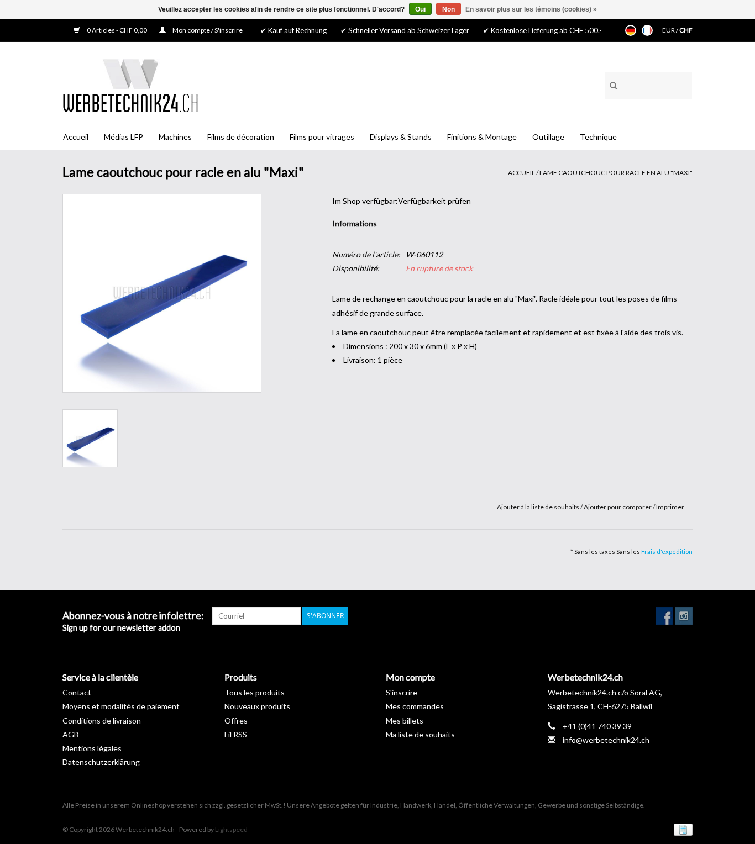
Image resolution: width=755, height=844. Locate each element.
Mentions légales (92, 748)
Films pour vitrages (322, 136)
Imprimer (670, 507)
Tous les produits (254, 692)
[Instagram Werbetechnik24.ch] (684, 616)
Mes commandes (415, 706)
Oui (420, 9)
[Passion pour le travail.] (130, 85)
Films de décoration (240, 136)
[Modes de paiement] (681, 829)
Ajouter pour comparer (618, 507)
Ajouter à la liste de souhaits (538, 507)
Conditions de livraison (101, 720)
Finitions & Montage (482, 136)
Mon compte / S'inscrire (207, 30)
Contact (76, 692)
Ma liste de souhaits (420, 734)
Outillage (548, 136)
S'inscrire (401, 692)
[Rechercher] (609, 84)
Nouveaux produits (257, 706)
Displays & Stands (401, 136)
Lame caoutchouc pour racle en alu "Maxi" (616, 172)
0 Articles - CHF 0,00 (117, 30)
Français (647, 30)
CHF (686, 30)
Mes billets (404, 720)
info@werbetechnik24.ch (606, 740)
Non (448, 9)
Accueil (75, 136)
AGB (70, 734)
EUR (669, 30)
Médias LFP (123, 136)
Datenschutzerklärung (101, 762)
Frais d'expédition (667, 551)
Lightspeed (231, 829)
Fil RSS (235, 734)
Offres (236, 720)
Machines (175, 136)
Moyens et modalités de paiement (121, 706)
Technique (598, 136)
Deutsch (630, 30)
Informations (354, 223)
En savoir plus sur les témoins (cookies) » (531, 9)
